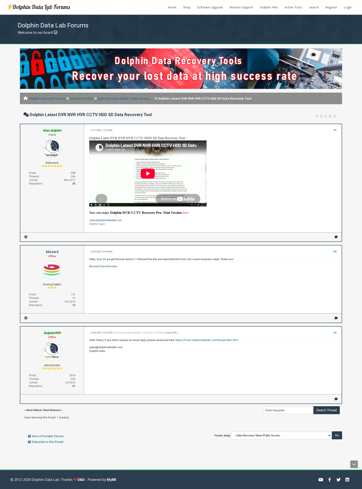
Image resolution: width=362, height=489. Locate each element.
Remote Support (241, 7)
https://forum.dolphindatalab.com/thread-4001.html (206, 340)
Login (348, 7)
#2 (335, 251)
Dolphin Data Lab (45, 479)
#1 (335, 130)
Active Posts (294, 7)
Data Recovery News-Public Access (123, 98)
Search (314, 7)
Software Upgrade (210, 7)
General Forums (81, 98)
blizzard (52, 252)
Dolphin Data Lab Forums (41, 6)
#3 (335, 332)
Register (331, 7)
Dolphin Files (269, 7)
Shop (186, 7)
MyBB (111, 479)
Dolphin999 (171, 333)
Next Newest (51, 410)
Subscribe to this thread (47, 442)
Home (172, 7)
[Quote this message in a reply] (336, 237)
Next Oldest (33, 410)
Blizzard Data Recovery (103, 266)
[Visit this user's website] (26, 237)
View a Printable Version (48, 436)
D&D (81, 479)
